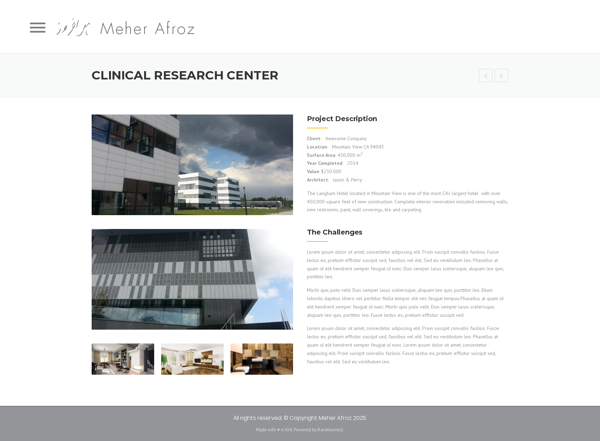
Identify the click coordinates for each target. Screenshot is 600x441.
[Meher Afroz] (123, 28)
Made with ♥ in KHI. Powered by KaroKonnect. (300, 430)
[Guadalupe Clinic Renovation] (486, 76)
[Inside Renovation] (501, 76)
